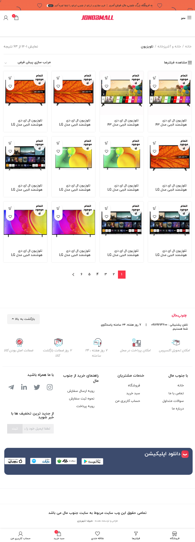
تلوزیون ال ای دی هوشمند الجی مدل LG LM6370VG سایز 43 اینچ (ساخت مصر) (171, 192)
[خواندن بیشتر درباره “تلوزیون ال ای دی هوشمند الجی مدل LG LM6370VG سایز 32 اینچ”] (58, 78)
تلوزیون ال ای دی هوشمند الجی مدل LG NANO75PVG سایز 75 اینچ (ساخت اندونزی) (170, 257)
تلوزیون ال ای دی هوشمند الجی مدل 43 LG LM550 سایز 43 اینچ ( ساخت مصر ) (171, 127)
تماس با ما (176, 393)
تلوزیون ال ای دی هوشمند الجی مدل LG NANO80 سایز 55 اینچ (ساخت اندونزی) (73, 257)
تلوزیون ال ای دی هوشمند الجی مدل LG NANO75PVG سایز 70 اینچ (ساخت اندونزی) (26, 192)
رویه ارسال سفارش (80, 391)
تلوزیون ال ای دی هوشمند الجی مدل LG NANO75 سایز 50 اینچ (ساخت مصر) (122, 192)
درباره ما (178, 408)
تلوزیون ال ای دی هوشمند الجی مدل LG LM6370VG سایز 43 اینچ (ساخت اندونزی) (26, 127)
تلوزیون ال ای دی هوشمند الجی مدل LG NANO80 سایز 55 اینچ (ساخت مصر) (25, 257)
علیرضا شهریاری (85, 521)
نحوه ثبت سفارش (81, 398)
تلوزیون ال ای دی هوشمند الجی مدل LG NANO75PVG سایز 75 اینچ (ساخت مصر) (122, 257)
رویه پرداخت (85, 406)
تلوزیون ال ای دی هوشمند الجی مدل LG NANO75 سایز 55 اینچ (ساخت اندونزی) (73, 192)
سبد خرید (133, 393)
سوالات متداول (173, 401)
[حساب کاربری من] (5, 17)
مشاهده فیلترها (175, 62)
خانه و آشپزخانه (169, 46)
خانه (188, 46)
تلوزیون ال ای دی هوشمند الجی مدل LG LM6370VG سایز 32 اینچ (74, 127)
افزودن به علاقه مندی (155, 86)
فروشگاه (134, 385)
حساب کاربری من (127, 401)
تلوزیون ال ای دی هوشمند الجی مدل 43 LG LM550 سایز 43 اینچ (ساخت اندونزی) (123, 127)
